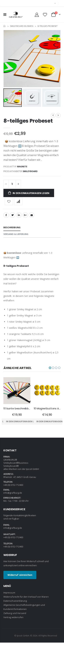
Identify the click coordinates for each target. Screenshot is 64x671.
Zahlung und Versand (14, 613)
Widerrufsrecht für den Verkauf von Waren (26, 596)
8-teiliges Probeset (28, 120)
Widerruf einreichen (20, 574)
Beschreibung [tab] (11, 227)
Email (31, 215)
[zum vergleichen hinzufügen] (18, 201)
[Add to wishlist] (9, 201)
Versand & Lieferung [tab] (15, 234)
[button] (50, 368)
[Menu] (4, 14)
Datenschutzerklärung (15, 600)
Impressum (9, 592)
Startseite (4, 26)
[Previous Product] (53, 115)
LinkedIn (19, 215)
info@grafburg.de (12, 492)
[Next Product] (58, 115)
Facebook (6, 215)
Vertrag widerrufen (13, 617)
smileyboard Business (21, 26)
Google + (25, 215)
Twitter (12, 215)
